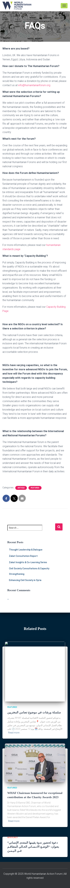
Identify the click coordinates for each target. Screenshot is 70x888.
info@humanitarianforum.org (34, 85)
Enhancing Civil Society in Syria (25, 580)
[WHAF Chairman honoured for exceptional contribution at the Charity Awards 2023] (35, 762)
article (21, 488)
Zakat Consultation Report (23, 556)
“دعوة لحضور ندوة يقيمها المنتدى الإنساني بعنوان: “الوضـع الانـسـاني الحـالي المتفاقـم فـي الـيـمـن (33, 846)
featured (35, 488)
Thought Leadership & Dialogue (25, 549)
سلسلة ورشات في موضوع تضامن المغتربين (34, 712)
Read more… (14, 732)
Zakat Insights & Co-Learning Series (28, 562)
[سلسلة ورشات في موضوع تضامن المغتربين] (35, 671)
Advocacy (12, 837)
